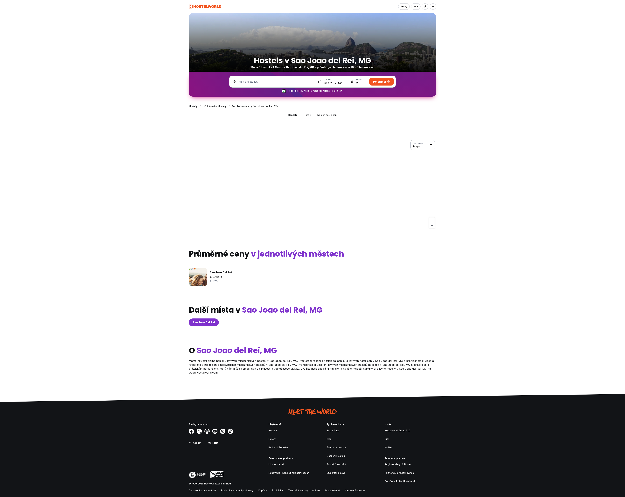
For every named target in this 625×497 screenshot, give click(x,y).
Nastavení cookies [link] (355, 490)
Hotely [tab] (307, 115)
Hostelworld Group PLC (397, 430)
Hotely (272, 439)
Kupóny (262, 490)
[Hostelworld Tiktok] (230, 431)
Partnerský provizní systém (399, 472)
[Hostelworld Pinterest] (222, 431)
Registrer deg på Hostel (398, 464)
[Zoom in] (432, 220)
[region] (312, 184)
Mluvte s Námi (276, 464)
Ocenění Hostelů (336, 455)
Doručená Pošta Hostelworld (400, 481)
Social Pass (333, 430)
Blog (329, 439)
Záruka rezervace (337, 447)
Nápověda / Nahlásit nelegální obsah (289, 472)
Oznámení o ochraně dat (202, 490)
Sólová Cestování (336, 464)
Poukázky (277, 490)
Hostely (273, 430)
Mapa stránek (332, 490)
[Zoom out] (432, 225)
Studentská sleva (336, 472)
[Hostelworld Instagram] (207, 431)
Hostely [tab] (292, 115)
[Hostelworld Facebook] (191, 431)
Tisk (387, 439)
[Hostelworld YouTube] (214, 431)
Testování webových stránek (304, 490)
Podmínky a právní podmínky (237, 490)
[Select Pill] (425, 6)
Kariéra (388, 447)
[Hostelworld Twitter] (199, 431)
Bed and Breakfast (279, 447)
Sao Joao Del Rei (204, 322)
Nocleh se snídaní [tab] (327, 115)
